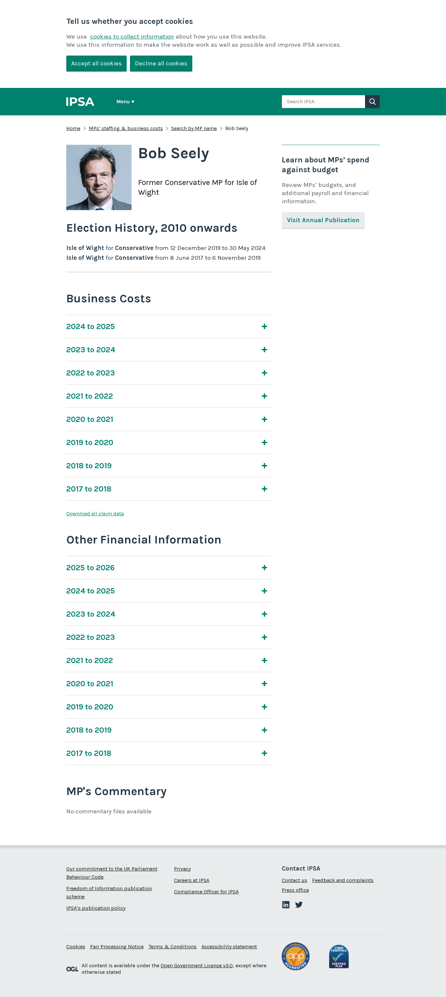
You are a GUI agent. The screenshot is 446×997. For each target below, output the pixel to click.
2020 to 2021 (89, 419)
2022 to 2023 (90, 372)
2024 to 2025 (90, 326)
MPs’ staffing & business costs (126, 128)
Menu (123, 101)
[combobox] (323, 101)
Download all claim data (95, 513)
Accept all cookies (96, 63)
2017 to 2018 (88, 488)
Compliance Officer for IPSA (206, 892)
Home (73, 128)
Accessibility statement (229, 946)
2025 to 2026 (90, 567)
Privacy (182, 869)
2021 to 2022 (89, 396)
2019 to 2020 (89, 442)
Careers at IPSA (191, 880)
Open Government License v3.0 (197, 965)
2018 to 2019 (89, 465)
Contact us (294, 880)
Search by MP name (194, 128)
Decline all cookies (161, 63)
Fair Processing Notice (117, 946)
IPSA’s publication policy (95, 908)
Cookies (75, 946)
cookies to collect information (132, 36)
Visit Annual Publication (323, 220)
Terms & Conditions (173, 946)
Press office (295, 890)
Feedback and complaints (343, 880)
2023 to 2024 (90, 349)
